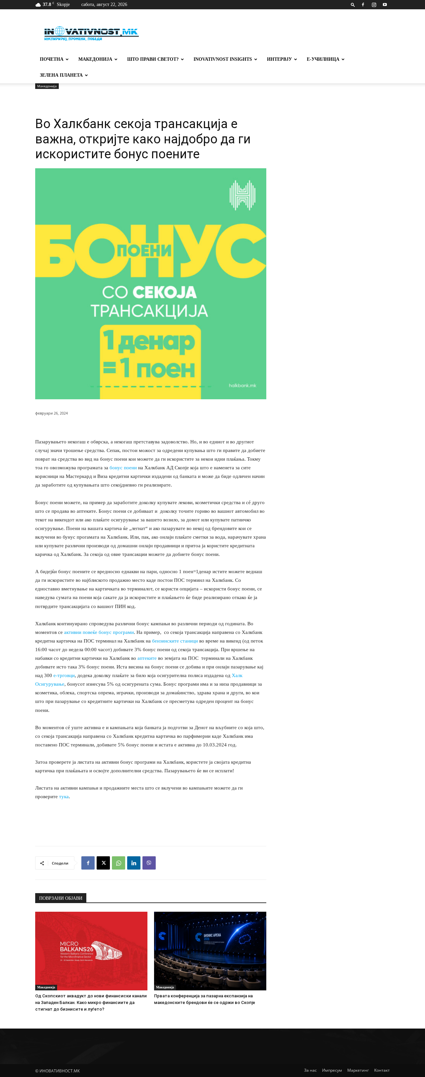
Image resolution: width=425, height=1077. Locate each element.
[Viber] (149, 863)
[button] (353, 4)
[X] (103, 863)
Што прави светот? (153, 59)
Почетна (51, 59)
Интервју (279, 59)
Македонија (95, 59)
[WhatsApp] (118, 863)
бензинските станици (175, 641)
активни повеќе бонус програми (99, 632)
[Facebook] (363, 4)
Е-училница (323, 59)
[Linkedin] (133, 863)
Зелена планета (61, 75)
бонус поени (123, 467)
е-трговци (64, 675)
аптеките (147, 658)
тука (64, 796)
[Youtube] (385, 4)
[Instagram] (374, 4)
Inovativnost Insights (223, 59)
